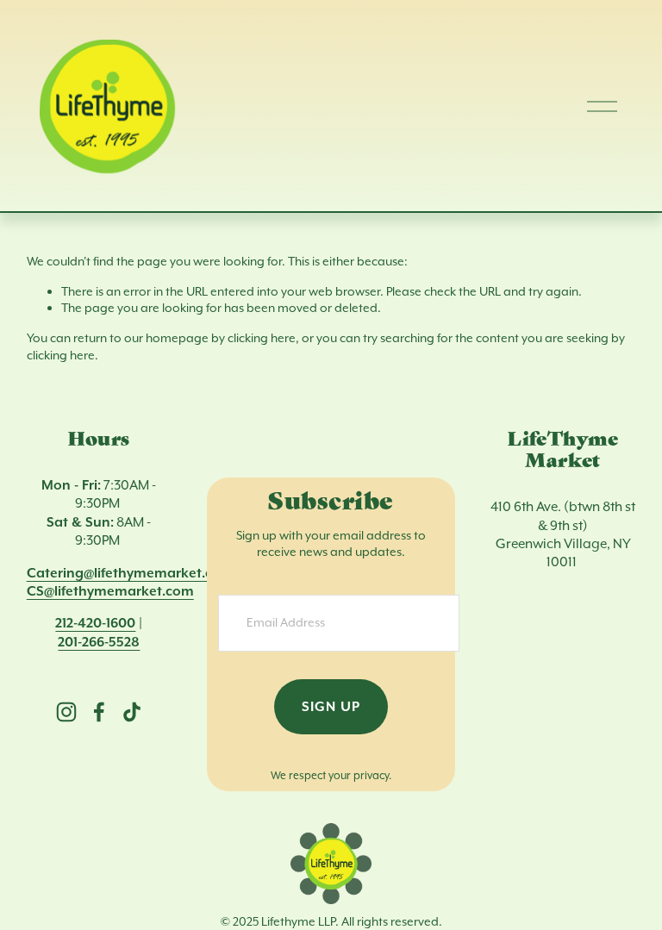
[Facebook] (99, 712)
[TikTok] (132, 712)
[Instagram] (66, 712)
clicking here (262, 338)
